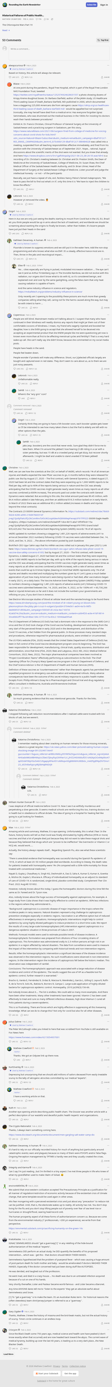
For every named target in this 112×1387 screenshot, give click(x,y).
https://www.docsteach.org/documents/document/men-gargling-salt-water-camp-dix (51, 1134)
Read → (6, 30)
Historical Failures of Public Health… (23, 15)
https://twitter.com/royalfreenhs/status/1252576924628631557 (45, 94)
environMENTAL (17, 1185)
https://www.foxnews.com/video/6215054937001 (34, 1037)
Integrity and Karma (19, 1167)
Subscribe (91, 4)
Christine (13, 467)
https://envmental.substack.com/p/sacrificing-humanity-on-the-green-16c (46, 1228)
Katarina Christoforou (19, 709)
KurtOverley (15, 1066)
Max (11, 827)
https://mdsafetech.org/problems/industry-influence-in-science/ (50, 291)
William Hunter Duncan (20, 802)
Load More (8, 1354)
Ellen (20, 265)
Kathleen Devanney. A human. (28, 240)
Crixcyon (13, 1329)
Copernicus (19, 314)
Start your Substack (48, 1373)
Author (17, 1052)
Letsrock (17, 195)
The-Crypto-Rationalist (20, 1126)
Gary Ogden (15, 1311)
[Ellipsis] (108, 65)
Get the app (70, 1373)
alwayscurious (16, 65)
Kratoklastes (15, 1239)
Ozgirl (12, 211)
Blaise (16, 83)
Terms (65, 1366)
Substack (41, 1380)
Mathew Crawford (11, 19)
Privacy (56, 1366)
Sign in (104, 4)
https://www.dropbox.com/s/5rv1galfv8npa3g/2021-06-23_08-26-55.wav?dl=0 (63, 155)
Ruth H (12, 1107)
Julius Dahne (15, 1021)
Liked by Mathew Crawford (22, 69)
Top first (104, 40)
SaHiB (21, 390)
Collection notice (78, 1366)
